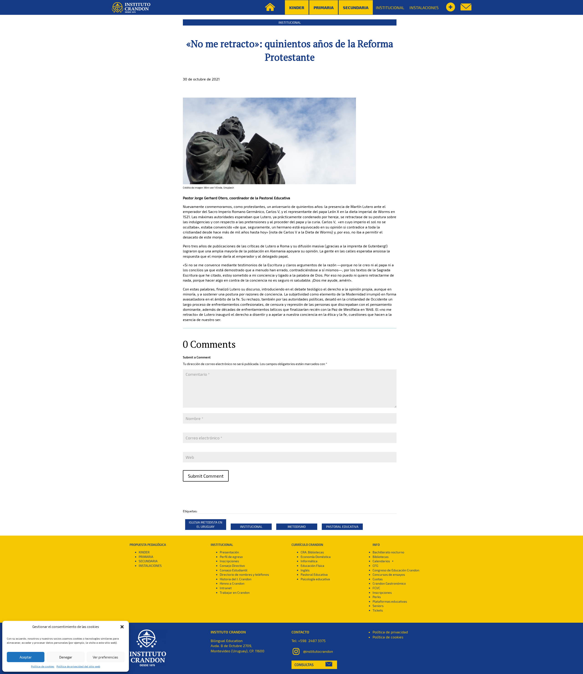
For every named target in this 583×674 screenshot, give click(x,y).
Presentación (229, 552)
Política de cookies (42, 666)
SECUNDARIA (148, 561)
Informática (309, 561)
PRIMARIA (146, 557)
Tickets (378, 610)
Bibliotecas (381, 557)
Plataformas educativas (390, 601)
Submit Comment (206, 476)
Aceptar (26, 657)
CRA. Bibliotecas (312, 552)
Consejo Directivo (232, 566)
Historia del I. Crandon (235, 579)
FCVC (376, 588)
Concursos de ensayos (389, 574)
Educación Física (312, 566)
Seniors (378, 606)
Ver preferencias (105, 657)
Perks (377, 597)
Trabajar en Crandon (235, 592)
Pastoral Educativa (342, 527)
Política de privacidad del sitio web (78, 666)
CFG (375, 566)
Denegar (65, 657)
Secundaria (355, 7)
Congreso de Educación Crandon (396, 570)
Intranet (226, 588)
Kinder (296, 7)
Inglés (305, 570)
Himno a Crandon (232, 583)
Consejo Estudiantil (233, 570)
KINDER (144, 552)
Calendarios (381, 561)
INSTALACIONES (424, 7)
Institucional (290, 22)
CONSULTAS (304, 664)
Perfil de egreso (231, 557)
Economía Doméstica (316, 557)
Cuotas (378, 579)
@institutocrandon (318, 651)
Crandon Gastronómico (389, 583)
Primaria (324, 7)
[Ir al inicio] (131, 7)
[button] (122, 627)
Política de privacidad (390, 632)
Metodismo (297, 527)
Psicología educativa (315, 579)
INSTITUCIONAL (390, 7)
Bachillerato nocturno (388, 552)
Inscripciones (229, 561)
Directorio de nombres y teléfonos (244, 574)
